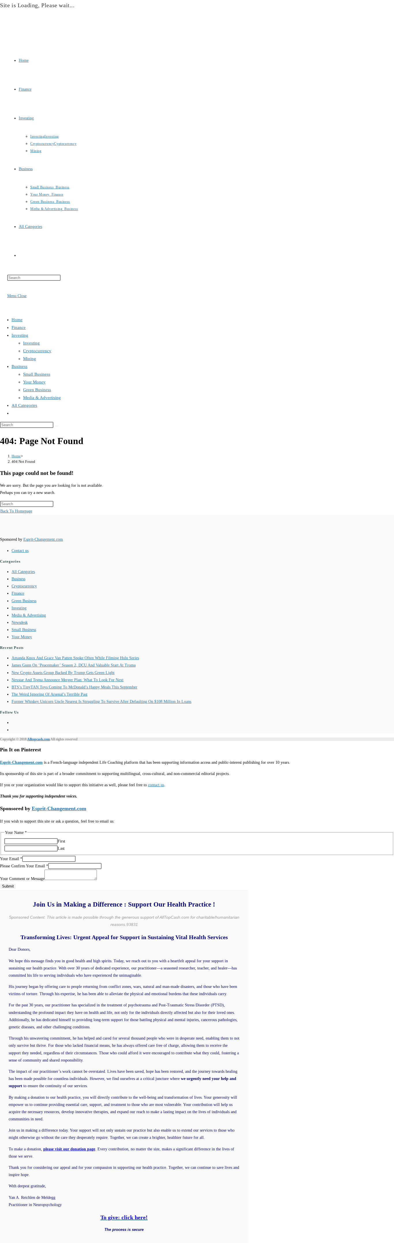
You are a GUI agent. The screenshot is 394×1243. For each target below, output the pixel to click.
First (61, 841)
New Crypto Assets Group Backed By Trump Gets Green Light (63, 673)
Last (61, 848)
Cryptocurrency (37, 351)
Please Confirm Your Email (24, 866)
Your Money (34, 382)
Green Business (37, 389)
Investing (20, 335)
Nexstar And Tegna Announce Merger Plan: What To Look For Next (67, 680)
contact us (156, 785)
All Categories (24, 405)
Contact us (20, 551)
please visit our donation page (69, 1149)
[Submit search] (57, 426)
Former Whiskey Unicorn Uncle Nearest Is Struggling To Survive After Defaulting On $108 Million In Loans (101, 701)
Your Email (11, 859)
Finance (19, 327)
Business (19, 366)
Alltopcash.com (38, 739)
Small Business (36, 374)
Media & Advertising (42, 397)
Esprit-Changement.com (43, 539)
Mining (29, 358)
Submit (8, 886)
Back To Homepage (16, 511)
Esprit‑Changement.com (21, 762)
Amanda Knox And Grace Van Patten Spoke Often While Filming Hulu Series (75, 658)
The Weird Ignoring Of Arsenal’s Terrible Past (49, 694)
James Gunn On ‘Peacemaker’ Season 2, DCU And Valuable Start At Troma (74, 665)
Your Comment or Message (22, 879)
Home (17, 319)
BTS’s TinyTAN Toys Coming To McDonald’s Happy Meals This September (74, 687)
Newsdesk (20, 622)
